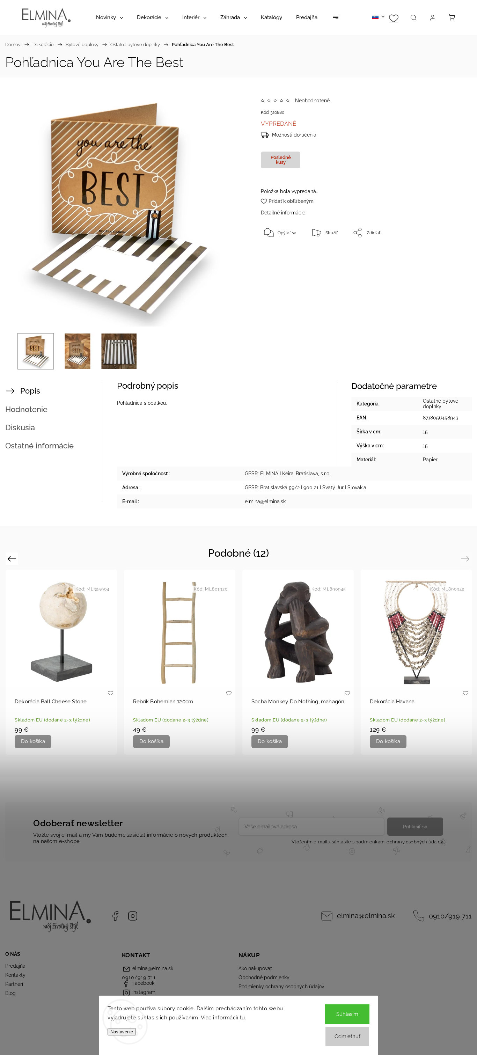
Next (466, 558)
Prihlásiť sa (415, 826)
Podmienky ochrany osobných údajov (281, 986)
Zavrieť (436, 255)
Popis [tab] (30, 390)
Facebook (115, 916)
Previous (13, 558)
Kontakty (15, 975)
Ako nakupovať (255, 968)
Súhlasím (347, 1014)
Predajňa (15, 966)
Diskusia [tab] (20, 427)
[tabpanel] (61, 662)
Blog (10, 993)
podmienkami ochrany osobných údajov (399, 841)
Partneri (14, 984)
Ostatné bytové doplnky (440, 403)
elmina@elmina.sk (366, 916)
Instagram (132, 916)
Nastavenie (121, 1031)
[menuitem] (109, 17)
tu (242, 1017)
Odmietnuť (347, 1036)
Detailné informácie (283, 212)
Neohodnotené (312, 100)
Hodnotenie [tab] (26, 409)
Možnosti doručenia (294, 135)
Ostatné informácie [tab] (39, 445)
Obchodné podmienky (264, 977)
